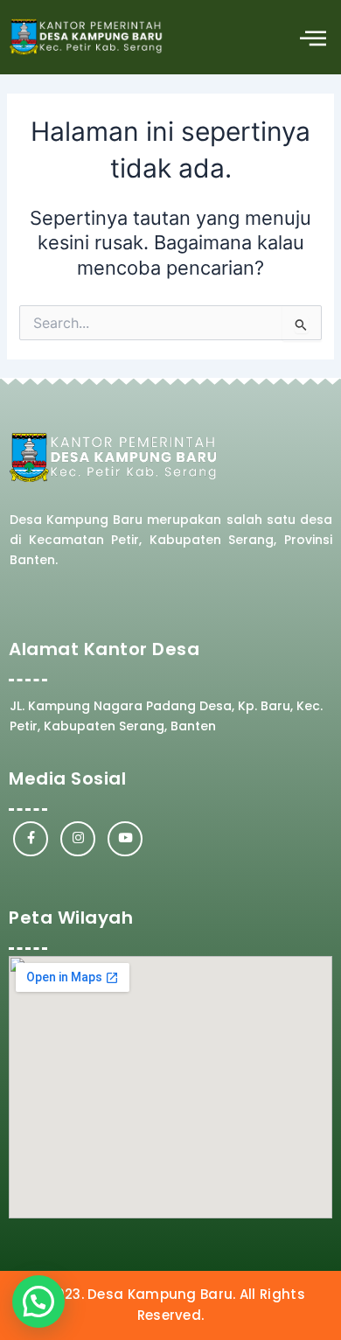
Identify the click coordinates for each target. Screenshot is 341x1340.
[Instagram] (77, 838)
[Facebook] (30, 838)
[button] (312, 37)
